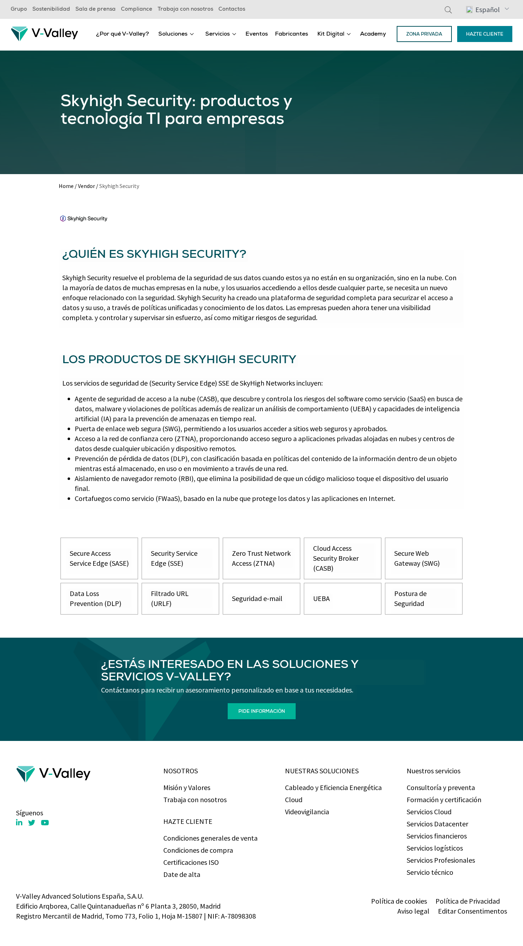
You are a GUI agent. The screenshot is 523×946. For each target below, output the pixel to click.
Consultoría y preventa (441, 787)
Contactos (231, 9)
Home (66, 185)
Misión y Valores (186, 787)
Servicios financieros (437, 835)
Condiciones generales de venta (210, 837)
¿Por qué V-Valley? (122, 34)
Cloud (293, 799)
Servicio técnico (430, 872)
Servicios (217, 34)
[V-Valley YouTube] (45, 822)
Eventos (256, 34)
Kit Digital (330, 34)
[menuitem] (122, 34)
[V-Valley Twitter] (31, 822)
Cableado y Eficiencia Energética (333, 787)
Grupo (19, 9)
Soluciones (172, 34)
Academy (373, 34)
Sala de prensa (95, 9)
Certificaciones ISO (191, 862)
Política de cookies (399, 901)
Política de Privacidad (467, 901)
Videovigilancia (307, 811)
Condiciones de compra (198, 850)
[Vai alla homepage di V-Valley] (44, 32)
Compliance (136, 9)
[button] (487, 9)
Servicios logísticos (435, 847)
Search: (448, 10)
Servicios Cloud (429, 811)
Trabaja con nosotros (185, 9)
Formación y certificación (444, 799)
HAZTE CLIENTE (484, 34)
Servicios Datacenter (437, 823)
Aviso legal (413, 910)
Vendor (86, 185)
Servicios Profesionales (441, 860)
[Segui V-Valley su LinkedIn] (19, 823)
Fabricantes (291, 34)
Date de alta (181, 874)
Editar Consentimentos (472, 910)
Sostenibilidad (51, 9)
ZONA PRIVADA (424, 34)
